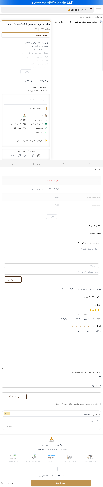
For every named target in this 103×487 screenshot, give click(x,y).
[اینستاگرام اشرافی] (13, 155)
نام (100, 376)
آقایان (34, 189)
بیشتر (53, 469)
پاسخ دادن (8, 426)
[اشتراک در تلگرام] (32, 155)
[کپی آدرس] (38, 155)
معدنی (56, 197)
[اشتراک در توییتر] (19, 155)
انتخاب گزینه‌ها (61, 483)
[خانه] (101, 17)
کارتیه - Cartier (85, 17)
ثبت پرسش (13, 279)
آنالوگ (56, 205)
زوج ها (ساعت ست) (51, 189)
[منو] (98, 10)
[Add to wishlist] (36, 29)
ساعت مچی (95, 17)
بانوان (39, 189)
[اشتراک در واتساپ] (26, 155)
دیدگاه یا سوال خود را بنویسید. (88, 331)
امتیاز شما (95, 326)
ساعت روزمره (33, 91)
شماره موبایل (95, 386)
